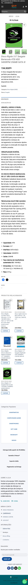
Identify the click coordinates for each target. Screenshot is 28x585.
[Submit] (25, 11)
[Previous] (3, 35)
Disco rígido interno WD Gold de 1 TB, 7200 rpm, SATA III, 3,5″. (21, 316)
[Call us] (19, 568)
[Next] (24, 35)
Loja (17, 16)
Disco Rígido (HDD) (12, 89)
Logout (6, 520)
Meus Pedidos (8, 510)
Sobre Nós (6, 528)
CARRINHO (7, 513)
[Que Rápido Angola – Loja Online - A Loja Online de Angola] (14, 6)
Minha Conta (8, 517)
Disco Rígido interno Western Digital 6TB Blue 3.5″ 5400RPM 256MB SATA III (6, 354)
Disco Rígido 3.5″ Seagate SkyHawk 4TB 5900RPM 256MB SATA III (20, 353)
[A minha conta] (23, 6)
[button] (2, 6)
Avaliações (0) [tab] (6, 102)
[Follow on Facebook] (8, 568)
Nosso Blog (6, 536)
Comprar (5, 331)
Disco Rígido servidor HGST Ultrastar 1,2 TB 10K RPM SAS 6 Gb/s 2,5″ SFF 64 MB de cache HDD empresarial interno (7, 320)
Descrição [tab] (4, 99)
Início (11, 16)
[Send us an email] (15, 568)
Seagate (7, 92)
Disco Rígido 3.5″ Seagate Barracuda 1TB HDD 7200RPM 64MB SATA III (7, 385)
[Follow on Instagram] (12, 568)
